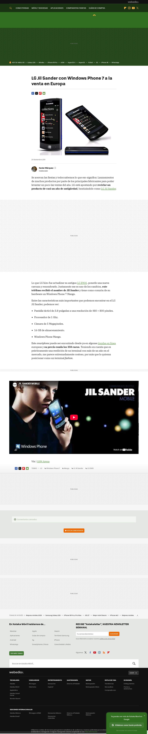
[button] (47, 167)
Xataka (12, 683)
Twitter (137, 8)
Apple (34, 631)
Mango (66, 468)
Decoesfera (109, 687)
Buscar (134, 663)
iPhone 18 (104, 62)
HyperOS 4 (71, 62)
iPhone (57, 640)
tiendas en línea (107, 343)
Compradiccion (110, 690)
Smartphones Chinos (40, 644)
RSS (104, 652)
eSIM (62, 62)
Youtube (133, 8)
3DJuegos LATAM (35, 713)
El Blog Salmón (129, 683)
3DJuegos (32, 683)
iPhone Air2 (114, 615)
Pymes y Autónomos (128, 688)
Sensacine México (54, 713)
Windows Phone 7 (53, 468)
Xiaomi (56, 631)
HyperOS (82, 62)
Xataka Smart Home (15, 694)
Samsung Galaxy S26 (53, 615)
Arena (43, 461)
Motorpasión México (90, 714)
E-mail (44, 93)
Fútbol (90, 62)
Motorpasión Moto (92, 687)
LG (41, 468)
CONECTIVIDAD (22, 8)
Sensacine (52, 683)
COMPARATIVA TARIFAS (76, 8)
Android (13, 640)
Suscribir (114, 634)
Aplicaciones (15, 635)
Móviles (41, 62)
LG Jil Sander (108, 188)
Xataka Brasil (14, 716)
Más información (91, 732)
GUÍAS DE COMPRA (97, 8)
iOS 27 (87, 615)
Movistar (13, 631)
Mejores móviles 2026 (34, 615)
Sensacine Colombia (52, 717)
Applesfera (14, 690)
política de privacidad (107, 639)
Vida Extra (32, 687)
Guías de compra (38, 635)
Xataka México (15, 713)
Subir (132, 673)
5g (33, 640)
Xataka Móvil (14, 687)
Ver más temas (17, 653)
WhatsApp (115, 62)
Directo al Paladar (73, 683)
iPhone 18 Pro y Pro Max (73, 615)
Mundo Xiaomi (15, 698)
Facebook (32, 93)
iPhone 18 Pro (52, 62)
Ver (75, 530)
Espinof (50, 687)
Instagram (129, 8)
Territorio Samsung (61, 635)
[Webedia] (133, 1)
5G (97, 62)
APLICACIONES (57, 8)
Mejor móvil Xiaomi (100, 615)
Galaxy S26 (31, 62)
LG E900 (82, 282)
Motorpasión (90, 683)
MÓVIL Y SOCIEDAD (40, 8)
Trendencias (109, 683)
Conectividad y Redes (62, 644)
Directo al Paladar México (73, 714)
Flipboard (125, 8)
